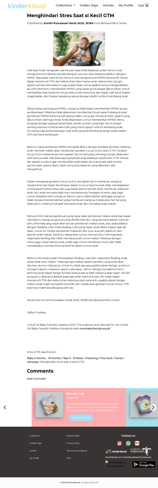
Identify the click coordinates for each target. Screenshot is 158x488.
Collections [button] (64, 5)
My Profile (126, 5)
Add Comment (36, 378)
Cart (141, 5)
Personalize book (81, 417)
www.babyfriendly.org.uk (94, 328)
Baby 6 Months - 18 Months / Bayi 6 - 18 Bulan (55, 358)
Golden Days (89, 5)
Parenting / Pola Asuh (98, 358)
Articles (108, 5)
